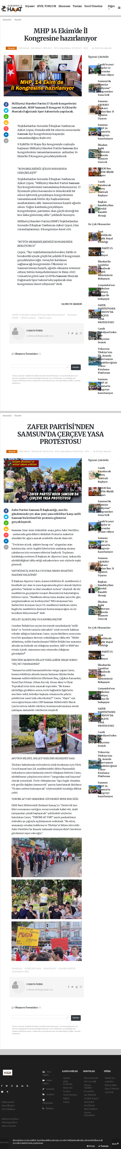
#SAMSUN (17, 968)
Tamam (104, 1146)
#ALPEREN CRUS (20, 971)
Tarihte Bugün (91, 1098)
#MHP (15, 318)
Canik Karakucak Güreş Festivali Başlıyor (104, 188)
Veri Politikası (8, 1109)
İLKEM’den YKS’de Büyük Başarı (106, 172)
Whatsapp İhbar (9, 1122)
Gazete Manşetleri (89, 1114)
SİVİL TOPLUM (46, 6)
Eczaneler (89, 1091)
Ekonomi (64, 6)
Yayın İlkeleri (8, 1105)
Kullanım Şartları (10, 1119)
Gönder (75, 367)
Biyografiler (111, 1085)
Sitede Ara (110, 1078)
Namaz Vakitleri (88, 1086)
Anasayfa (7, 19)
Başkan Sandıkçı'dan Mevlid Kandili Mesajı (105, 209)
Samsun (23, 134)
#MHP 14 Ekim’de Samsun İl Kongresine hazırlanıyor (38, 314)
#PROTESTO (49, 968)
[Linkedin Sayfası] (24, 1086)
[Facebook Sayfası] (3, 1086)
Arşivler (50, 1094)
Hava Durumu (91, 1078)
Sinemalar (89, 1102)
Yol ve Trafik (90, 1081)
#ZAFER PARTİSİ (66, 968)
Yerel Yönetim (93, 6)
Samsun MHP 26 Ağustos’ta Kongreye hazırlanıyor (105, 132)
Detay (92, 1146)
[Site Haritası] (3, 1091)
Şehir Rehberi (91, 1109)
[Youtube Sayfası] (18, 1086)
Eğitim (66, 1098)
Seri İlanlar (89, 1105)
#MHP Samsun (28, 318)
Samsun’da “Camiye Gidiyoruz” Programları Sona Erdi (105, 88)
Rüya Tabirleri (112, 1088)
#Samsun (72, 314)
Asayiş (66, 1102)
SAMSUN (29, 659)
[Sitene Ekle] (9, 1091)
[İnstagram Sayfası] (13, 1086)
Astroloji (109, 1092)
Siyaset (30, 6)
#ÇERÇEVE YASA (32, 968)
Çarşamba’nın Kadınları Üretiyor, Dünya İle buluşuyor (106, 292)
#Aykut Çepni (44, 318)
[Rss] (29, 1086)
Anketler (109, 1081)
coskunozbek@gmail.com (39, 336)
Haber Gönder (9, 1126)
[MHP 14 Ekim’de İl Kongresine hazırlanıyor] (43, 75)
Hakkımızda (8, 1102)
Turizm (77, 6)
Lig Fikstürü (90, 1095)
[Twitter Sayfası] (8, 1086)
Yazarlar (50, 1089)
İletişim (49, 1108)
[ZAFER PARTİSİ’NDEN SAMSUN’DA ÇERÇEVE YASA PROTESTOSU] (43, 480)
